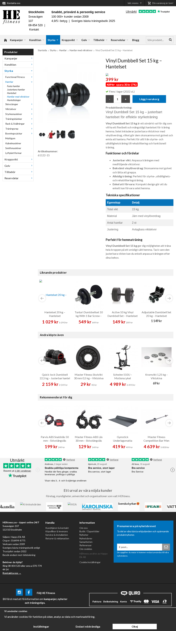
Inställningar (41, 626)
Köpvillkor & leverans (56, 531)
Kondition (35, 40)
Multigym (10, 138)
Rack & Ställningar (15, 123)
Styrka (51, 40)
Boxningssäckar (13, 133)
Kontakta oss (13, 3)
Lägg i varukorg (149, 99)
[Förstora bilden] (68, 92)
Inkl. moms (133, 3)
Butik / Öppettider (89, 531)
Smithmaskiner (13, 148)
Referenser (85, 545)
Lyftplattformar (13, 152)
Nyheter (83, 534)
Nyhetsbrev (85, 538)
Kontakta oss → (12, 573)
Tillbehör (98, 40)
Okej (135, 626)
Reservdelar (118, 40)
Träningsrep (11, 128)
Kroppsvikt (68, 40)
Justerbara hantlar (16, 89)
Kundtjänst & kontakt (57, 527)
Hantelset (11, 92)
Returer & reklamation (57, 538)
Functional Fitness (15, 76)
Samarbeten (85, 541)
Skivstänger (11, 104)
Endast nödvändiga (88, 626)
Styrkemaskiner (13, 114)
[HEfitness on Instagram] (19, 592)
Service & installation (56, 534)
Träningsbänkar (13, 118)
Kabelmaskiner (13, 143)
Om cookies (85, 548)
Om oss (83, 527)
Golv (84, 40)
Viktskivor (10, 109)
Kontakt (34, 29)
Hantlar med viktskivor (18, 96)
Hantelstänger (14, 100)
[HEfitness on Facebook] (28, 592)
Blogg (135, 40)
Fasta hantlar (13, 86)
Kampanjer (16, 40)
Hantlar (9, 81)
